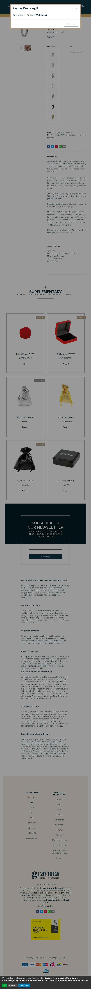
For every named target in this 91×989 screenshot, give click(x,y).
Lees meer (24, 985)
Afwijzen (12, 985)
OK (4, 985)
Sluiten (71, 24)
